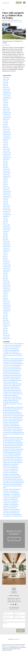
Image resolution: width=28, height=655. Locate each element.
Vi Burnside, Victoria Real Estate (10, 491)
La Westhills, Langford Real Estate (11, 402)
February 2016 (6, 281)
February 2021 (6, 188)
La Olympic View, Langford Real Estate (12, 397)
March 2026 (6, 87)
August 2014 (6, 312)
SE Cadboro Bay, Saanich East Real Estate (13, 439)
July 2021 (5, 179)
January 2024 (6, 131)
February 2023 (6, 149)
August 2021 (6, 178)
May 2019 (5, 221)
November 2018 (6, 228)
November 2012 (6, 338)
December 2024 (7, 112)
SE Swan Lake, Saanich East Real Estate (12, 459)
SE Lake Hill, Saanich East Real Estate (11, 447)
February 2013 (6, 335)
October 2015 (6, 288)
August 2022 (6, 159)
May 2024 (5, 124)
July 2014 (5, 313)
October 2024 (6, 116)
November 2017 (6, 246)
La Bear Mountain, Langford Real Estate (12, 383)
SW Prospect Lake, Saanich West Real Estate (13, 482)
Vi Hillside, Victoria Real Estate (10, 499)
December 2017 (6, 245)
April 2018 (5, 238)
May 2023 (5, 144)
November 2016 (6, 266)
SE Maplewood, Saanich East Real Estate (12, 450)
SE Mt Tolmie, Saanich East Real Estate (12, 454)
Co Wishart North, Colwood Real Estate (14, 22)
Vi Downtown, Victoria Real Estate (11, 492)
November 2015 (6, 286)
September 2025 (7, 97)
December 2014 (7, 305)
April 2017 (5, 258)
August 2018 (6, 231)
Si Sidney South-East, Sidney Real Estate (12, 462)
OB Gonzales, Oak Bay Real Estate (11, 424)
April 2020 (5, 203)
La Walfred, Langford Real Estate (10, 400)
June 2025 (5, 102)
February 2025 (6, 109)
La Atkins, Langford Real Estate (10, 382)
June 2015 (5, 295)
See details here (6, 45)
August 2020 (6, 198)
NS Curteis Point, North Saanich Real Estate (13, 415)
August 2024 (6, 119)
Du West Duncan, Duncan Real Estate (12, 370)
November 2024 (7, 114)
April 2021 (5, 184)
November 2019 (6, 211)
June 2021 (5, 181)
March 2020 (6, 204)
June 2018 (5, 234)
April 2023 (5, 146)
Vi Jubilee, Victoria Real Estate (10, 502)
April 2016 (5, 278)
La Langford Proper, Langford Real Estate (13, 394)
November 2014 (6, 307)
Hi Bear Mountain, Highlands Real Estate (12, 380)
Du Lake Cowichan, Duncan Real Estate (12, 368)
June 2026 (5, 82)
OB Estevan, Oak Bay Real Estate (10, 422)
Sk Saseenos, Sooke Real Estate (10, 471)
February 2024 (6, 129)
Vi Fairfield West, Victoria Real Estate (12, 496)
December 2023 (7, 132)
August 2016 (6, 271)
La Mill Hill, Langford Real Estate (10, 395)
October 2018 (6, 229)
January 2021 (6, 189)
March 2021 (5, 186)
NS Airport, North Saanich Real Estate (12, 412)
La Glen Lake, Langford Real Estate (11, 387)
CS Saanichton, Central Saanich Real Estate (13, 363)
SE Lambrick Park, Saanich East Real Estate (13, 449)
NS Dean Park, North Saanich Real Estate (12, 417)
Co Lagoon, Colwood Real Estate (11, 348)
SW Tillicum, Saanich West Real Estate (12, 489)
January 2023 (6, 151)
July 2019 (5, 218)
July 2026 (5, 80)
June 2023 (5, 142)
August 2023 (6, 139)
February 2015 (6, 302)
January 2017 (6, 263)
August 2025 (6, 99)
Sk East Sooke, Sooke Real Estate (11, 467)
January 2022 (6, 171)
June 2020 (5, 201)
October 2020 (6, 194)
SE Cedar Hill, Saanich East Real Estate (12, 440)
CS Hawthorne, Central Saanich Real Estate (13, 358)
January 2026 (6, 90)
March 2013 (5, 333)
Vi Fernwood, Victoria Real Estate (11, 497)
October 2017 (6, 248)
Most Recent (6, 77)
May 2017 (5, 256)
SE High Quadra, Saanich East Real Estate (13, 445)
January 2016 (6, 283)
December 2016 (6, 265)
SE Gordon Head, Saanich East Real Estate (13, 444)
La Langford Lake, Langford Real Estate (12, 392)
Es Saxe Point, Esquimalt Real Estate (11, 378)
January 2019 (6, 226)
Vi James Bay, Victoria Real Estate (11, 501)
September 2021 (7, 176)
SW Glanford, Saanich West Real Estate (12, 476)
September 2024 (7, 117)
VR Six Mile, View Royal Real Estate (11, 512)
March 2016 (6, 280)
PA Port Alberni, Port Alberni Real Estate (12, 430)
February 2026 (6, 89)
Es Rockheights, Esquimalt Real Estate (12, 377)
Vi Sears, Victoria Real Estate (10, 507)
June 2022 (5, 163)
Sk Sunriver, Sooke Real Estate (10, 472)
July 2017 (5, 253)
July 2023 (5, 141)
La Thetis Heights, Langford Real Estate (12, 399)
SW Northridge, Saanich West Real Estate (13, 479)
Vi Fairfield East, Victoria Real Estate (11, 494)
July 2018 (5, 233)
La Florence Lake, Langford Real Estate (12, 385)
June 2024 (5, 122)
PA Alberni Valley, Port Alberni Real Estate (13, 429)
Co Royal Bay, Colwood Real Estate (11, 350)
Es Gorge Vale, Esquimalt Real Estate (11, 373)
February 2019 (6, 224)
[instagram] (14, 604)
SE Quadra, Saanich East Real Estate (11, 455)
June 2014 (5, 315)
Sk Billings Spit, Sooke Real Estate (11, 464)
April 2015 (5, 298)
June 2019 (5, 219)
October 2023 (6, 136)
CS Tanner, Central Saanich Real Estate (12, 365)
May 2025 (5, 104)
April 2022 (5, 166)
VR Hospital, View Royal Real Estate (11, 511)
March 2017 (6, 260)
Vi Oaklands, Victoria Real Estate (10, 504)
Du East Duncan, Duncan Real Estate (11, 367)
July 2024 (5, 121)
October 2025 (6, 96)
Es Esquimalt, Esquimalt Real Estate (11, 372)
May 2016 (5, 276)
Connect (19, 2)
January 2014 (6, 323)
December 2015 (6, 285)
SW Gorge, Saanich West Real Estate (11, 477)
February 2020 (6, 206)
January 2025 (6, 111)
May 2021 (5, 183)
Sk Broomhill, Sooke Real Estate (10, 466)
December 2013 (6, 325)
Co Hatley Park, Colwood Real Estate (11, 347)
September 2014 (7, 310)
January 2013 (6, 337)
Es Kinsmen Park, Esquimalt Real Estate (12, 375)
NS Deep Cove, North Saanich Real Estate (13, 419)
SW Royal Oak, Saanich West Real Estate (12, 484)
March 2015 (6, 300)
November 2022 (7, 154)
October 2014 (6, 308)
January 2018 (6, 243)
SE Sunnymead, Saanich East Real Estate (12, 457)
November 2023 (7, 134)
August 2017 (6, 251)
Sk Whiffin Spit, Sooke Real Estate (11, 474)
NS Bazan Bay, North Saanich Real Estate (12, 414)
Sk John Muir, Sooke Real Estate (10, 469)
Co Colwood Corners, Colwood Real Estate (13, 343)
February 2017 (6, 261)
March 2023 (6, 147)
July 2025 (5, 101)
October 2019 (6, 213)
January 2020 (6, 208)
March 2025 (6, 107)
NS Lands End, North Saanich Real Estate (12, 420)
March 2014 (6, 320)
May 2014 (5, 317)
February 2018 (6, 241)
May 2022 (5, 164)
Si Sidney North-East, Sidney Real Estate (12, 461)
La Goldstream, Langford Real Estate (11, 388)
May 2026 (5, 84)
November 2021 (6, 173)
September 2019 (7, 214)
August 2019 (6, 216)
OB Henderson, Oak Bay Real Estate (11, 425)
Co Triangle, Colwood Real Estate (11, 352)
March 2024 (6, 127)
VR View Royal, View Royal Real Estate (12, 514)
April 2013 (5, 332)
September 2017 (7, 250)
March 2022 (6, 167)
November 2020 (7, 193)
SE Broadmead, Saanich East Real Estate (12, 437)
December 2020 (7, 191)
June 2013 (5, 328)
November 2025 (7, 94)
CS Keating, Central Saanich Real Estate (12, 362)
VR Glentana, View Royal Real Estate (11, 509)
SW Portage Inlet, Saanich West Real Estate (13, 481)
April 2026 (5, 85)
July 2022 (5, 161)
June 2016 (5, 275)
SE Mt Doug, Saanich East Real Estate (12, 452)
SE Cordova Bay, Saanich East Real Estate (13, 442)
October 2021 (6, 174)
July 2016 (5, 273)
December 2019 (6, 209)
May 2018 (5, 236)
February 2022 (6, 169)
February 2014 (6, 322)
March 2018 (5, 240)
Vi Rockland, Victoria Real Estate (10, 506)
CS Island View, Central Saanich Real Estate (13, 360)
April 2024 (5, 126)
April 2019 (5, 223)
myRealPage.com (16, 639)
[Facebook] (11, 604)
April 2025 (5, 106)
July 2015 (5, 293)
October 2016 (6, 268)
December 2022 (7, 152)
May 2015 (5, 296)
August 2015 (6, 291)
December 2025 (7, 92)
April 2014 (5, 318)
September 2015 (7, 290)
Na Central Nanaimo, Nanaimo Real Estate (13, 409)
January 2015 (6, 303)
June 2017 (5, 255)
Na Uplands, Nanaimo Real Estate (11, 410)
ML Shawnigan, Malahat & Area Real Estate (13, 407)
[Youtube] (16, 604)
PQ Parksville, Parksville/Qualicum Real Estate (13, 432)
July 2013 (5, 327)
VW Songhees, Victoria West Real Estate (12, 516)
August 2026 (6, 79)
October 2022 (6, 156)
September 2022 (7, 157)
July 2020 (5, 199)
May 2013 (5, 330)
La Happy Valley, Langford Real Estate (12, 390)
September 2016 (7, 270)
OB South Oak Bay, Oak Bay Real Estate (12, 427)
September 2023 (7, 137)
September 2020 (7, 196)
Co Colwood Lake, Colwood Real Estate (12, 345)
